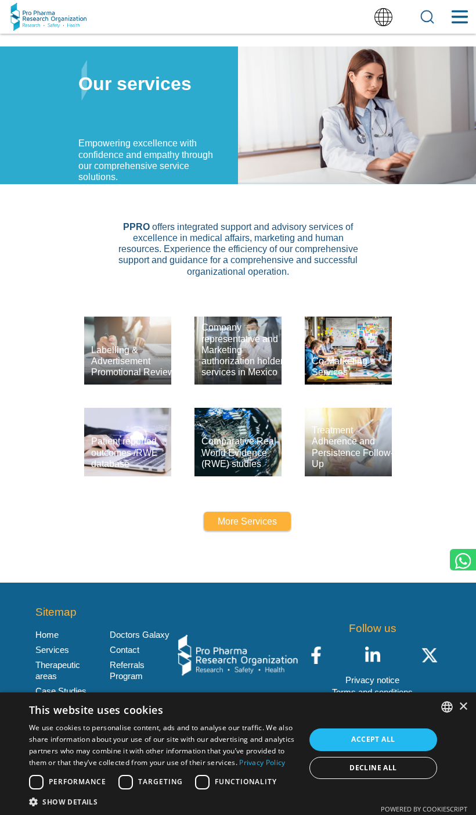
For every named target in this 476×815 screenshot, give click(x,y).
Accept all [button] (373, 739)
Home (47, 635)
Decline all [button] (372, 768)
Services (52, 650)
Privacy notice (372, 680)
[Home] (48, 17)
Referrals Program (127, 670)
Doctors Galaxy (140, 635)
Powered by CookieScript (424, 809)
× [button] (463, 706)
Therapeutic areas (57, 670)
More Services (247, 521)
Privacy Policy (262, 762)
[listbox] (447, 707)
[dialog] (238, 753)
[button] (163, 801)
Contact (124, 650)
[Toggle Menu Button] (459, 17)
